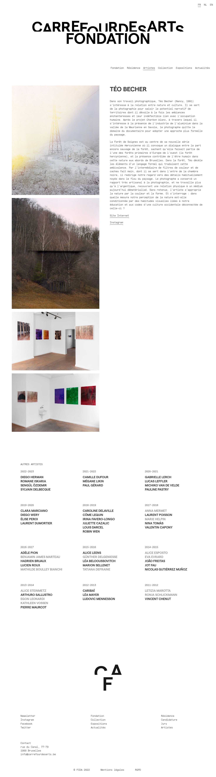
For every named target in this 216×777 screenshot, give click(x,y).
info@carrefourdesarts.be (38, 754)
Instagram (116, 222)
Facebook (26, 723)
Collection (165, 68)
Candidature (169, 719)
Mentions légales (112, 769)
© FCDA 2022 (82, 769)
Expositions (184, 68)
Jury (164, 723)
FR (199, 4)
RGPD (138, 769)
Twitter (26, 727)
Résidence (133, 68)
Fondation (117, 68)
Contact (26, 743)
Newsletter (28, 716)
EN (211, 4)
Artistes (149, 68)
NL (205, 4)
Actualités (202, 68)
